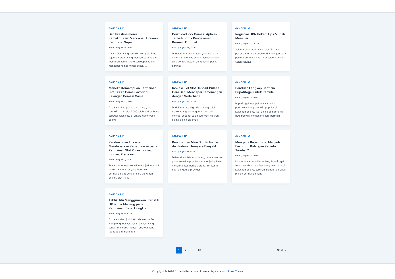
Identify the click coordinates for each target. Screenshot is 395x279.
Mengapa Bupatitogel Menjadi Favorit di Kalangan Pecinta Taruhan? (257, 146)
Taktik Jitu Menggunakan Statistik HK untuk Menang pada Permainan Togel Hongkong (134, 204)
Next (281, 250)
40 (199, 250)
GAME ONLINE (116, 28)
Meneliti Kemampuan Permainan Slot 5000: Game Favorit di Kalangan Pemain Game (132, 92)
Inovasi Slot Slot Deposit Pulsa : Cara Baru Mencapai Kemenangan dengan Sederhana (197, 92)
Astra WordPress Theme (229, 271)
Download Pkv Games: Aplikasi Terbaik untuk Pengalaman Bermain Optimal (195, 38)
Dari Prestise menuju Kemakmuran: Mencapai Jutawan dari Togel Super (133, 38)
